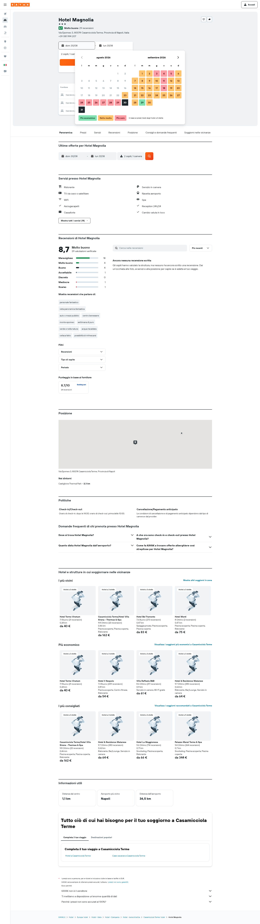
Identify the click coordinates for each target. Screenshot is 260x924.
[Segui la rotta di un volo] (5, 48)
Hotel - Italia (96, 917)
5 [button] (96, 80)
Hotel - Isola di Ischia (131, 917)
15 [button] (118, 88)
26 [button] (96, 102)
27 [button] (103, 102)
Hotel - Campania (112, 917)
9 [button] (125, 80)
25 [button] (89, 102)
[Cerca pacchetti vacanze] (5, 33)
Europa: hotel (82, 917)
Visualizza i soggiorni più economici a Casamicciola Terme (183, 644)
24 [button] (81, 102)
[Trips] (5, 56)
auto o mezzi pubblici (69, 315)
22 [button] (117, 95)
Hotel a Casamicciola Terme (78, 855)
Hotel (71, 917)
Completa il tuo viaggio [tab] (74, 837)
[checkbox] (74, 387)
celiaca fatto (65, 335)
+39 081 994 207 (67, 36)
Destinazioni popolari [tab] (101, 837)
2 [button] (125, 73)
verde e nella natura (69, 328)
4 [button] (89, 80)
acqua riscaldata (89, 328)
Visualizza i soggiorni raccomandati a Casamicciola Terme (183, 705)
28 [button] (110, 102)
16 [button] (125, 88)
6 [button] (103, 80)
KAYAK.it (62, 917)
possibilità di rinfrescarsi (85, 335)
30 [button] (125, 102)
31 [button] (82, 109)
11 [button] (89, 88)
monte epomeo (67, 322)
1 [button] (117, 73)
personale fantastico (69, 302)
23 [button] (125, 95)
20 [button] (103, 95)
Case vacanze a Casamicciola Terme (128, 855)
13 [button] (103, 88)
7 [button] (110, 80)
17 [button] (82, 95)
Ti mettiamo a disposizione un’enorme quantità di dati (89, 896)
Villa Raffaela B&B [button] (145, 681)
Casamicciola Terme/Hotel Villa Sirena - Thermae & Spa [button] (113, 618)
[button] (5, 4)
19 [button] (96, 95)
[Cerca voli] (5, 14)
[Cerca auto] (5, 27)
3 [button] (81, 80)
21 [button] (111, 95)
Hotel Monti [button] (180, 616)
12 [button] (96, 88)
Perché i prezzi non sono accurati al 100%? (84, 901)
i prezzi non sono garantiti (117, 882)
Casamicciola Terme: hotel (154, 917)
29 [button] (117, 102)
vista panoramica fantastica (72, 309)
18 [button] (89, 95)
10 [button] (81, 88)
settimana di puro (86, 322)
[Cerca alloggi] (5, 20)
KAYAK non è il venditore (74, 890)
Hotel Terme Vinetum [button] (70, 616)
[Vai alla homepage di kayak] (20, 4)
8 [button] (118, 80)
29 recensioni (86, 28)
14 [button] (111, 88)
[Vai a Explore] (5, 41)
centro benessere (91, 315)
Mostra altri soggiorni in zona (197, 580)
